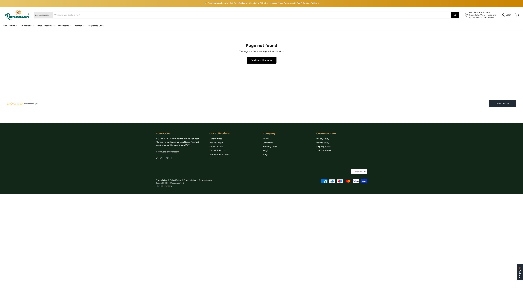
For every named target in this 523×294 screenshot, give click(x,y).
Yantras (79, 25)
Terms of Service (323, 150)
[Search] (455, 15)
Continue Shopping (262, 60)
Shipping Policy (323, 146)
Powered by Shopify (164, 186)
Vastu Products (45, 25)
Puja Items (63, 25)
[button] (507, 15)
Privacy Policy (322, 138)
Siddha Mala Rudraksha (220, 154)
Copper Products (217, 150)
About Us (267, 138)
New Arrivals (10, 25)
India (357, 171)
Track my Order (270, 146)
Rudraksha (26, 25)
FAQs (265, 154)
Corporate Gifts (96, 25)
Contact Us (268, 142)
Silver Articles (215, 138)
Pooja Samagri (216, 142)
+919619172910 (164, 158)
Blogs (265, 150)
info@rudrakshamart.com (167, 151)
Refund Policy (322, 142)
